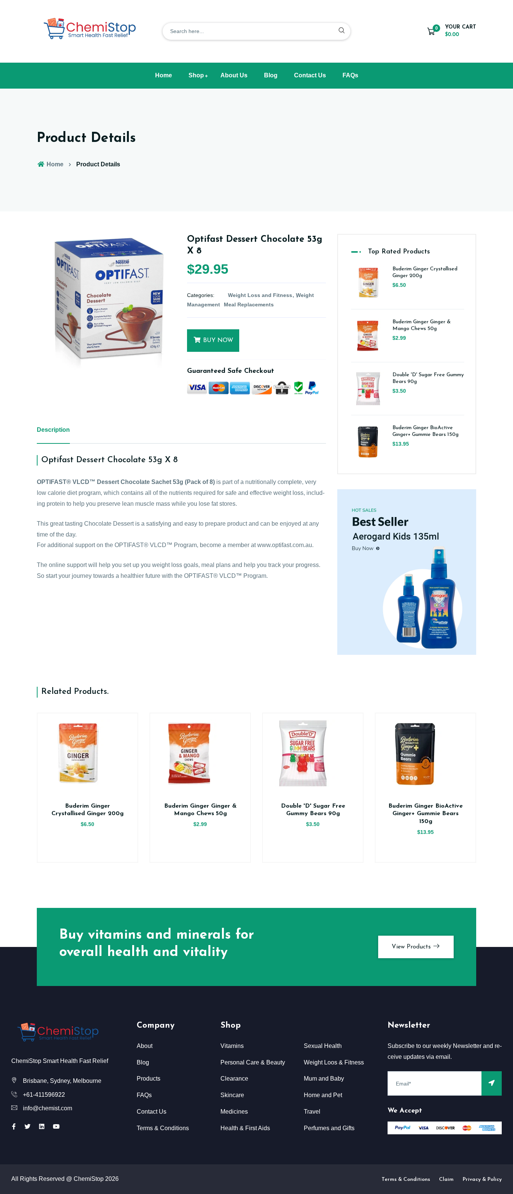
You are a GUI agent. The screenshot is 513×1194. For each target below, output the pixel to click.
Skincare (232, 1095)
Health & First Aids (245, 1128)
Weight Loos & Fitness (334, 1062)
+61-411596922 (44, 1094)
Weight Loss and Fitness (260, 295)
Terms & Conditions (163, 1128)
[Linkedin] (41, 1126)
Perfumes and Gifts (329, 1128)
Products (148, 1078)
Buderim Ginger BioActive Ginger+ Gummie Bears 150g (425, 814)
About (144, 1046)
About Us (233, 75)
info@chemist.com (47, 1108)
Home (163, 75)
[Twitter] (27, 1126)
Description (53, 430)
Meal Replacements (249, 305)
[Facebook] (14, 1126)
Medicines (234, 1111)
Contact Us (310, 75)
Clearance (234, 1078)
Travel (312, 1111)
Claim (446, 1179)
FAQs (350, 75)
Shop (196, 75)
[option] (106, 303)
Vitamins (232, 1046)
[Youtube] (56, 1126)
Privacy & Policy (482, 1179)
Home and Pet (323, 1095)
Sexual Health (323, 1046)
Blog (271, 75)
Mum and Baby (324, 1078)
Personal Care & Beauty (252, 1062)
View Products (412, 947)
